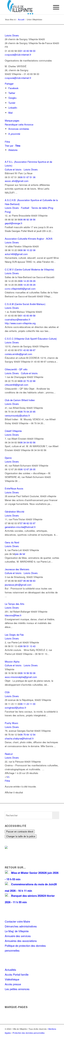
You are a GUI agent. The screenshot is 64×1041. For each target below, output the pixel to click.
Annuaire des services (18, 936)
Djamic (8, 457)
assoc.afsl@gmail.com (16, 181)
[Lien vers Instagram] (51, 1036)
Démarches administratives (21, 926)
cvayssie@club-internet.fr (18, 54)
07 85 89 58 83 (27, 580)
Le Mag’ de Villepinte (17, 931)
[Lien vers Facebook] (46, 1036)
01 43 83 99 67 (27, 350)
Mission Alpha (12, 661)
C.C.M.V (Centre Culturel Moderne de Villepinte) (29, 269)
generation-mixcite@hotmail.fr (20, 527)
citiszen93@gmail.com (16, 384)
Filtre (7, 141)
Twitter (11, 93)
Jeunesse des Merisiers (17, 569)
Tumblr (11, 102)
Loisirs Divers (12, 35)
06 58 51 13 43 (27, 646)
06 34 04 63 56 (27, 442)
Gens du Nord (12, 542)
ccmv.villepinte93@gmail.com (20, 288)
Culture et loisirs (13, 169)
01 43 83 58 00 (27, 51)
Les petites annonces (17, 989)
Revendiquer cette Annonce (19, 124)
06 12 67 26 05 (27, 469)
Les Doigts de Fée (14, 634)
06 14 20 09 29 (27, 281)
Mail (10, 112)
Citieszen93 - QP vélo (16, 369)
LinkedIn (12, 107)
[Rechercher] (45, 7)
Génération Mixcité (14, 511)
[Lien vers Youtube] (56, 1036)
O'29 (7, 692)
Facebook (13, 88)
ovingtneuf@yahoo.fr (15, 707)
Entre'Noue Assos (14, 488)
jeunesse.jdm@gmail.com (18, 584)
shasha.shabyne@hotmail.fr (19, 738)
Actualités (10, 969)
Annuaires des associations (21, 941)
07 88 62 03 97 (27, 523)
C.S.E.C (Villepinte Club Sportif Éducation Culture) (31, 338)
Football (24, 207)
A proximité (14, 133)
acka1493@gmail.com (16, 254)
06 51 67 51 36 (27, 177)
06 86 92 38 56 (27, 219)
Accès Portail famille (16, 974)
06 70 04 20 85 (27, 411)
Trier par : (12, 145)
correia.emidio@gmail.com (18, 354)
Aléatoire (12, 150)
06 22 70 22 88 (27, 381)
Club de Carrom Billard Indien (20, 400)
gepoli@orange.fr (13, 223)
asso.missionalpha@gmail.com (21, 677)
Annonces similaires (18, 128)
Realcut (9, 754)
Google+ (12, 97)
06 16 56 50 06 (27, 673)
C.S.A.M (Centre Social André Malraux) (25, 304)
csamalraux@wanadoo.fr (17, 319)
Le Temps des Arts (14, 604)
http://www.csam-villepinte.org (20, 323)
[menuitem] (45, 7)
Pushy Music (11, 723)
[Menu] (54, 7)
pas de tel (20, 554)
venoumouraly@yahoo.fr (17, 415)
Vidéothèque (12, 979)
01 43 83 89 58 (27, 315)
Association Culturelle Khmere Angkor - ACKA (28, 238)
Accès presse (13, 984)
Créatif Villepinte (13, 431)
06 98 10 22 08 (27, 250)
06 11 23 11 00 (27, 704)
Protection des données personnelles (29, 1032)
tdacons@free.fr (13, 615)
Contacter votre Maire (17, 921)
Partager (9, 83)
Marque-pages (12, 120)
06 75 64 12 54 (27, 734)
